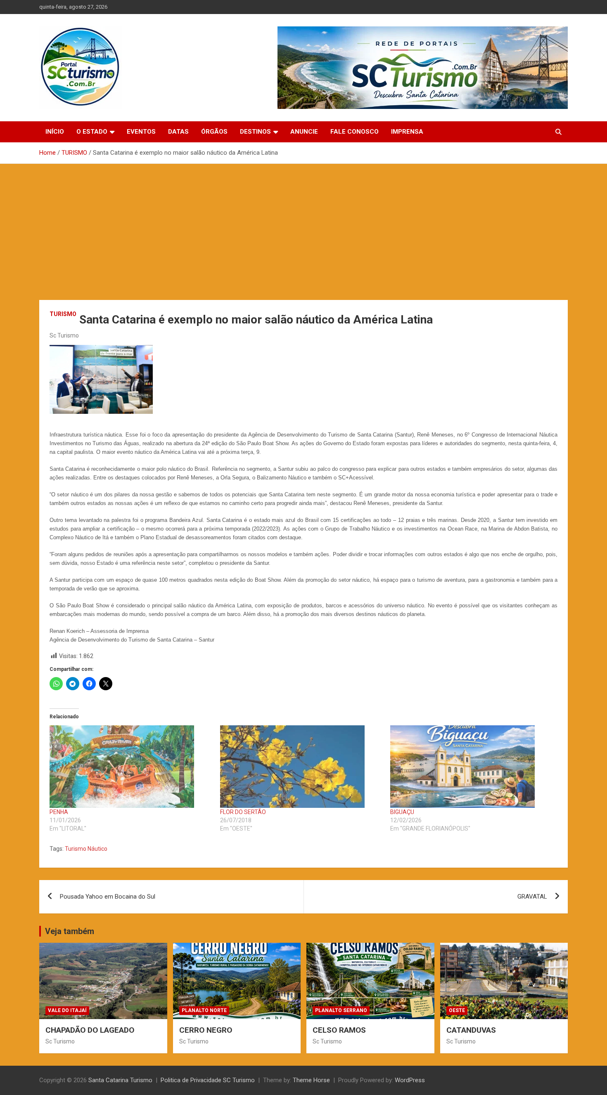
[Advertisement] (303, 225)
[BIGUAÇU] (471, 766)
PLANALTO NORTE (204, 1010)
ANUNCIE (304, 131)
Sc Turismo (64, 335)
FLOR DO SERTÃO (243, 812)
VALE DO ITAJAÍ (67, 1010)
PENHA (59, 812)
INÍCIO (54, 131)
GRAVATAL (532, 896)
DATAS (178, 131)
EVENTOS (141, 131)
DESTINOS (255, 131)
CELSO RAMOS (339, 1030)
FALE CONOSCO (354, 131)
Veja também (69, 931)
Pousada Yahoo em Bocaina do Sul (107, 896)
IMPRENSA (407, 131)
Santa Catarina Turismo (120, 1080)
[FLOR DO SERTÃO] (301, 766)
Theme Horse (311, 1080)
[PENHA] (131, 766)
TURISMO (63, 314)
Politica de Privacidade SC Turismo (208, 1080)
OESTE (457, 1010)
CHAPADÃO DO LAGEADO (89, 1030)
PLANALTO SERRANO (341, 1010)
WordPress (410, 1080)
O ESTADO (91, 131)
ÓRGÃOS (214, 131)
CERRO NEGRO (205, 1030)
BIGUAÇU (402, 812)
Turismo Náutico (86, 848)
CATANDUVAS (471, 1030)
